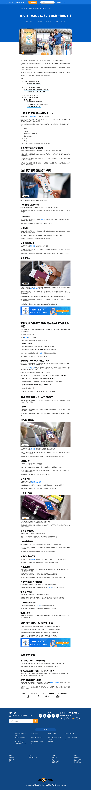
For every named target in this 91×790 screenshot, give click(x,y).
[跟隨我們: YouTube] (44, 716)
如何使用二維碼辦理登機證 (34, 84)
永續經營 (42, 219)
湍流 (50, 587)
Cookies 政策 (77, 763)
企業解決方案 (55, 761)
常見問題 (11, 757)
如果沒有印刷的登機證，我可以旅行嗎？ (37, 104)
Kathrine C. (31, 22)
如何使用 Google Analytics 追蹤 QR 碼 (20, 742)
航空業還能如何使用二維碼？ (31, 95)
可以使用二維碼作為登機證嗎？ (35, 102)
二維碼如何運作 (33, 116)
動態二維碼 (32, 246)
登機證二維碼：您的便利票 (31, 97)
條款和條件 (77, 757)
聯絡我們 (11, 759)
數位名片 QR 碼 (52, 734)
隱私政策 (76, 761)
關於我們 (54, 757)
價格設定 (54, 763)
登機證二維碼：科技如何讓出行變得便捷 (39, 8)
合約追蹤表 (38, 605)
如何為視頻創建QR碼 (36, 738)
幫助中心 (11, 761)
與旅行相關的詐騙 (34, 289)
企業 (41, 353)
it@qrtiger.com (33, 757)
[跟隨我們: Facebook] (53, 716)
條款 (75, 756)
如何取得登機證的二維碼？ (34, 107)
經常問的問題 (27, 100)
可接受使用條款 (78, 759)
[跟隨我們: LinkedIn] (40, 716)
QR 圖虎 (26, 337)
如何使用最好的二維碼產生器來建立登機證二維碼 (36, 90)
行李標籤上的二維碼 (36, 482)
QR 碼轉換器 (51, 742)
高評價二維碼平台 (54, 682)
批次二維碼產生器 (30, 368)
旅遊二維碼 (32, 559)
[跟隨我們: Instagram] (49, 716)
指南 (10, 756)
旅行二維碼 (32, 449)
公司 (53, 756)
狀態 (53, 759)
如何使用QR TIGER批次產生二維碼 (36, 91)
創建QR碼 (33, 2)
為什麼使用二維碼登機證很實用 (32, 87)
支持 (30, 756)
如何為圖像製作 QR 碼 (20, 738)
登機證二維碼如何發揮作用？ (31, 82)
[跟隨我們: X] (57, 716)
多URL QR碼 (34, 734)
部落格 (25, 8)
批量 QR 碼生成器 (69, 734)
